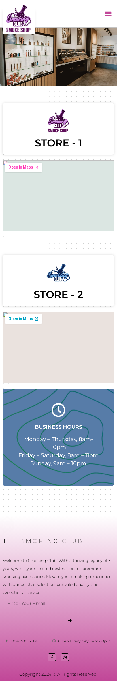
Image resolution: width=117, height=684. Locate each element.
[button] (108, 13)
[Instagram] (65, 657)
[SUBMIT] (58, 620)
